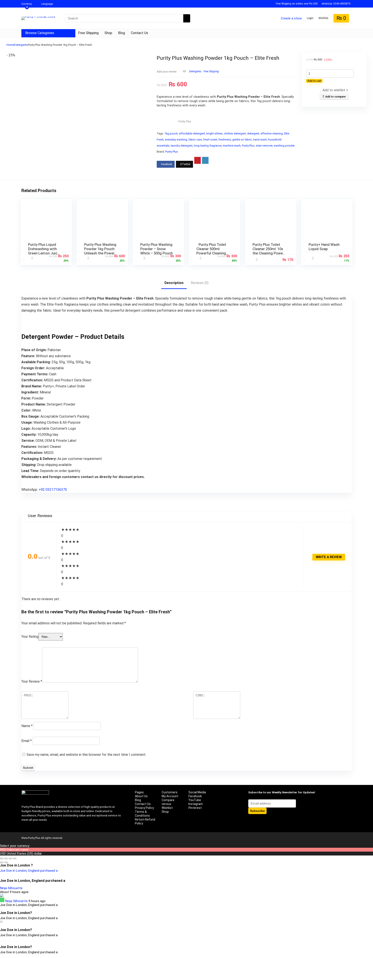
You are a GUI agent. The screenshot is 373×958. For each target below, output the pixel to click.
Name (27, 726)
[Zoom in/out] (1, 858)
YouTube (194, 800)
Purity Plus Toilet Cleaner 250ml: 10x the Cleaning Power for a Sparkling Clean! (268, 253)
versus (166, 804)
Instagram (195, 804)
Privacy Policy (144, 808)
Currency (26, 3)
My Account (170, 796)
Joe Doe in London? (16, 913)
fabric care (195, 139)
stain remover (264, 145)
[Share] (10, 858)
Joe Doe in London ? (16, 865)
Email (26, 741)
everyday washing (176, 139)
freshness (224, 139)
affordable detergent (192, 133)
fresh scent (210, 139)
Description (173, 283)
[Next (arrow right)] (6, 862)
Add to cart (314, 80)
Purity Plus (184, 121)
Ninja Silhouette (11, 888)
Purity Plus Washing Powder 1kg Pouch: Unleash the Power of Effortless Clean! (100, 251)
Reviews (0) (200, 283)
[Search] (186, 18)
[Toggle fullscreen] (6, 858)
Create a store (291, 18)
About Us (141, 796)
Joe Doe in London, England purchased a (29, 871)
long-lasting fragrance (207, 145)
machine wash (232, 145)
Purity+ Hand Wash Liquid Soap (324, 246)
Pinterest (195, 808)
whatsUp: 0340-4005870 (336, 3)
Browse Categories (39, 33)
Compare (168, 800)
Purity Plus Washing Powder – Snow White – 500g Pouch (156, 248)
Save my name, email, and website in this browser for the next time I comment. (86, 755)
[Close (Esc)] (14, 858)
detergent (253, 133)
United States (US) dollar (24, 853)
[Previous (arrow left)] (1, 862)
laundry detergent (182, 145)
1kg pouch (171, 133)
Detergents (21, 44)
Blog (121, 33)
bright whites (214, 133)
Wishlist (167, 808)
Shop (108, 33)
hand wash (260, 139)
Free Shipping (88, 33)
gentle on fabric (242, 139)
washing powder (284, 145)
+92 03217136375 (53, 490)
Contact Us (139, 33)
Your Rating (29, 636)
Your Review (31, 681)
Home (10, 44)
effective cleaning (272, 133)
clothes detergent (235, 133)
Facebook (195, 796)
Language (47, 3)
